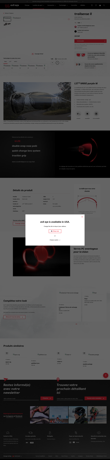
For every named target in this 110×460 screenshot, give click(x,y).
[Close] (82, 217)
